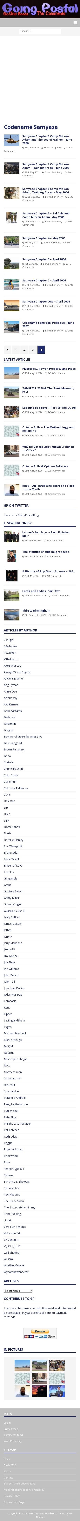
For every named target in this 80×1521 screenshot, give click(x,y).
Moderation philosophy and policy (24, 1489)
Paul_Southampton (16, 1104)
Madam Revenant (15, 1033)
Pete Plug (10, 1117)
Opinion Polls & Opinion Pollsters (45, 466)
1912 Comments (56, 493)
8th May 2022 (31, 242)
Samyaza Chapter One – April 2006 (46, 301)
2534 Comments (56, 396)
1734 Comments (56, 435)
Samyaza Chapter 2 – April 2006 (44, 280)
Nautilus (9, 1053)
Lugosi (8, 1027)
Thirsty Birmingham (36, 610)
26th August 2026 (33, 435)
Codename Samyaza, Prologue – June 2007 (48, 324)
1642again (10, 646)
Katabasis (10, 1001)
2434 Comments (56, 412)
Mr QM (8, 1046)
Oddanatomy (12, 1078)
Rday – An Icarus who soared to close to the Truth (48, 487)
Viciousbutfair (12, 1233)
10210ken (10, 652)
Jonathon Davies (14, 988)
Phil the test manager (17, 1123)
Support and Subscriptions (19, 1483)
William (8, 1259)
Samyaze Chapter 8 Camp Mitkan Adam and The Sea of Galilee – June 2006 (47, 139)
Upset (7, 1220)
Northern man (13, 1072)
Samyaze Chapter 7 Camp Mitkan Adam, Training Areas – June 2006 (45, 165)
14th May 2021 (32, 575)
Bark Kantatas (13, 711)
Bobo (7, 756)
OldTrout (9, 1085)
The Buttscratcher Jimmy (19, 1207)
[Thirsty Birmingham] (11, 614)
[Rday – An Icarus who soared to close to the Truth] (11, 490)
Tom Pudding (12, 1214)
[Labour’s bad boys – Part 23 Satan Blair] (11, 536)
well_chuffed (11, 1252)
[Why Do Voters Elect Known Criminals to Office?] (11, 451)
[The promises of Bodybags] (57, 1391)
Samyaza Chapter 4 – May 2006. (44, 238)
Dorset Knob (12, 827)
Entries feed (11, 1429)
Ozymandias (11, 1091)
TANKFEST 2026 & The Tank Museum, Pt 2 (48, 389)
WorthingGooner (14, 1265)
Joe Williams (11, 969)
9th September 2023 (35, 614)
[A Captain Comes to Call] (39, 1391)
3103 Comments (51, 556)
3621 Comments (60, 595)
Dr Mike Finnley (13, 840)
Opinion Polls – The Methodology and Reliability (48, 429)
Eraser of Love (13, 865)
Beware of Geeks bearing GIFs (23, 736)
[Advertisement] (40, 82)
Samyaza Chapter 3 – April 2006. (44, 259)
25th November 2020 (36, 595)
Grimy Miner (11, 898)
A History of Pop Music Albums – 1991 (48, 571)
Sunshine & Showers (17, 1181)
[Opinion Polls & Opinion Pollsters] (11, 470)
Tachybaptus (12, 1194)
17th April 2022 (32, 305)
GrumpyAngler (13, 904)
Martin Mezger (13, 1040)
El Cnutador (11, 852)
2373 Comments (56, 454)
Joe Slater (10, 962)
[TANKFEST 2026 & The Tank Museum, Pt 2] (11, 392)
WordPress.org (13, 1441)
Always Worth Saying (17, 672)
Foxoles (9, 872)
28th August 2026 (33, 373)
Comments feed (13, 1435)
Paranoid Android (15, 1098)
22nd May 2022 (32, 196)
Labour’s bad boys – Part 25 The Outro (49, 408)
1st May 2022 (31, 263)
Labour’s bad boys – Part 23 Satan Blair (46, 534)
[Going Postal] (40, 16)
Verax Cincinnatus (15, 1227)
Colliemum (10, 781)
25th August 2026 (33, 470)
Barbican (9, 717)
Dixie (7, 814)
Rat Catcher (11, 1130)
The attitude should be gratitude (45, 552)
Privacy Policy (12, 1496)
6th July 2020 (31, 556)
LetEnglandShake (14, 1020)
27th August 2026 (33, 396)
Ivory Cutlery (12, 917)
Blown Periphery (52, 147)
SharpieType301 (14, 1169)
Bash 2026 (10, 1465)
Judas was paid (13, 994)
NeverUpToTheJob (15, 1059)
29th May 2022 (32, 172)
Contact (8, 1477)
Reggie (8, 1143)
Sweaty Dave (12, 1188)
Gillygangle (10, 878)
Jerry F (8, 936)
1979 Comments (60, 614)
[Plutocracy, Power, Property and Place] (11, 373)
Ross (7, 1162)
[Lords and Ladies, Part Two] (11, 595)
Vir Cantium (11, 1239)
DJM (6, 820)
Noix (7, 1065)
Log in (7, 1422)
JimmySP (9, 949)
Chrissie (9, 762)
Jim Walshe (11, 956)
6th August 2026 (33, 540)
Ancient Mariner (14, 678)
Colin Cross (11, 775)
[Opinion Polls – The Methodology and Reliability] (11, 431)
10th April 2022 (32, 330)
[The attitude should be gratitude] (11, 556)
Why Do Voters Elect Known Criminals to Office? (48, 448)
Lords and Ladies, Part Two (41, 591)
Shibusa (9, 1175)
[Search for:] (40, 31)
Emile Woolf (11, 859)
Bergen (8, 730)
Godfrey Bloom (13, 891)
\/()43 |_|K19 (12, 1246)
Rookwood (11, 1156)
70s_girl (8, 640)
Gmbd (7, 885)
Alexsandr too (12, 665)
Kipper (8, 1014)
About (7, 1471)
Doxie (7, 833)
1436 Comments (56, 373)
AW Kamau (11, 704)
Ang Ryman (11, 685)
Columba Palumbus (16, 788)
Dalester (9, 801)
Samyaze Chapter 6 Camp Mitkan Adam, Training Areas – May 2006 (45, 190)
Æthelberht (10, 659)
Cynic (7, 794)
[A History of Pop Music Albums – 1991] (11, 575)
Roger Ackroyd (13, 1149)
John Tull (9, 981)
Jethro (7, 930)
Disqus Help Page (14, 1502)
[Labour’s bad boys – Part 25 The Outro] (11, 412)
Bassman (10, 724)
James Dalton (12, 923)
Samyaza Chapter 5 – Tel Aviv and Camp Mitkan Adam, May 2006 (46, 215)
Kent (7, 1007)
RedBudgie (10, 1136)
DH (6, 807)
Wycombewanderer (16, 1272)
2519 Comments (55, 540)
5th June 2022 (32, 147)
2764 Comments (53, 575)
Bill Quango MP (13, 743)
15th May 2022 (32, 221)
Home (7, 1459)
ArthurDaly (10, 698)
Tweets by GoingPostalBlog (21, 515)
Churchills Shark (13, 769)
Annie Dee (10, 691)
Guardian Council (14, 911)
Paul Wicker (11, 1110)
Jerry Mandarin (13, 943)
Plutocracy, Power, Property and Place (49, 368)
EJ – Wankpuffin (13, 846)
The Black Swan (14, 1201)
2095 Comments (56, 470)
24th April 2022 (32, 284)
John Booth (11, 975)
